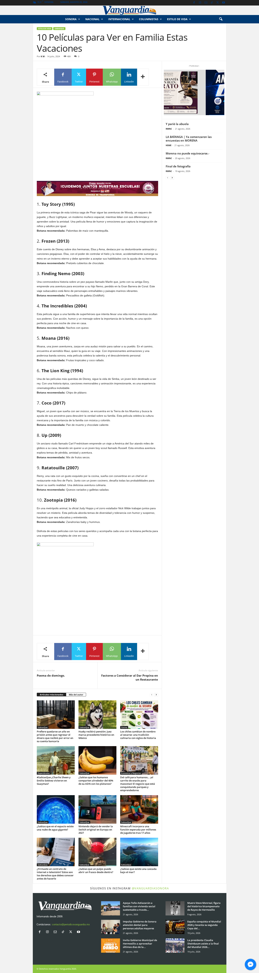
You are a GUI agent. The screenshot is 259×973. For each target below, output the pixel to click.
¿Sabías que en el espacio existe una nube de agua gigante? (55, 828)
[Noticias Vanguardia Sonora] (129, 10)
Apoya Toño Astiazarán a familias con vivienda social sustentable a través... (139, 906)
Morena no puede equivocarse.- (187, 153)
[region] (97, 188)
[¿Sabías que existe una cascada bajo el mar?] (139, 852)
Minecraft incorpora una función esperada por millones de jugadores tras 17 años (138, 829)
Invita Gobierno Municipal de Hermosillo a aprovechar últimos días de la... (140, 943)
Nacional (92, 19)
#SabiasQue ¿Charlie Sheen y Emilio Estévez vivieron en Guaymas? (54, 780)
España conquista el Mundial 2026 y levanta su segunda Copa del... (204, 925)
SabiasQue (59, 28)
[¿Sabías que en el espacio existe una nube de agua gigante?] (56, 809)
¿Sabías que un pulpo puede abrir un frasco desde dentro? (95, 870)
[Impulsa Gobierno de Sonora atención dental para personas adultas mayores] (110, 927)
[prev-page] (152, 695)
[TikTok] (212, 3)
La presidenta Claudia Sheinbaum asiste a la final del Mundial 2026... (203, 943)
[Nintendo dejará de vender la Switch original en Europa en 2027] (97, 809)
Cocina (124, 727)
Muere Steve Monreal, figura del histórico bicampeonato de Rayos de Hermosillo (204, 906)
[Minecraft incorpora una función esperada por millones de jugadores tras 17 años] (139, 809)
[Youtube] (223, 3)
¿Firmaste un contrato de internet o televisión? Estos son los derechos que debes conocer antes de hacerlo (55, 873)
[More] (143, 77)
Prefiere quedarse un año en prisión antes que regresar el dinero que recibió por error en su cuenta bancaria (55, 736)
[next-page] (156, 695)
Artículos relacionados (51, 694)
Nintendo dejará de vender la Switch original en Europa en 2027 (95, 829)
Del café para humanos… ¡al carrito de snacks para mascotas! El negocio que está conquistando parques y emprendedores (137, 784)
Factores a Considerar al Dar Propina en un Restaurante (129, 677)
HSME (168, 145)
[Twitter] (217, 3)
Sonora (71, 19)
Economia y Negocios (131, 773)
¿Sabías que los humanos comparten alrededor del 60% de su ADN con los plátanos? (95, 780)
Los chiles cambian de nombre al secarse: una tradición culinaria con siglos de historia (138, 735)
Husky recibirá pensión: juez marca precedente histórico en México (96, 735)
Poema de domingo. (51, 675)
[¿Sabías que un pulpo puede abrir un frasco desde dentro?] (97, 852)
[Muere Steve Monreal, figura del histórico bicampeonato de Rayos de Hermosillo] (175, 908)
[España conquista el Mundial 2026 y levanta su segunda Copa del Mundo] (175, 927)
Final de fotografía (178, 166)
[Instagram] (200, 3)
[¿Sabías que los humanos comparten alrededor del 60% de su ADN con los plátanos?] (97, 760)
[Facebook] (194, 3)
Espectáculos (44, 773)
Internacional (119, 19)
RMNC (169, 128)
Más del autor (76, 694)
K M (43, 56)
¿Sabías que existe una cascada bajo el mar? (138, 870)
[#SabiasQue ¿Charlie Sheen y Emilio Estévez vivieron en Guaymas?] (56, 760)
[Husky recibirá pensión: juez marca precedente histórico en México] (97, 714)
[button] (221, 19)
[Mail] (206, 3)
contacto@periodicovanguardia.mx (71, 924)
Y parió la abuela (177, 124)
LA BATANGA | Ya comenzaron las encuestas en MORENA (189, 138)
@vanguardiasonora (150, 888)
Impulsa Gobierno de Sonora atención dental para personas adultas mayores (139, 925)
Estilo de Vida (44, 28)
